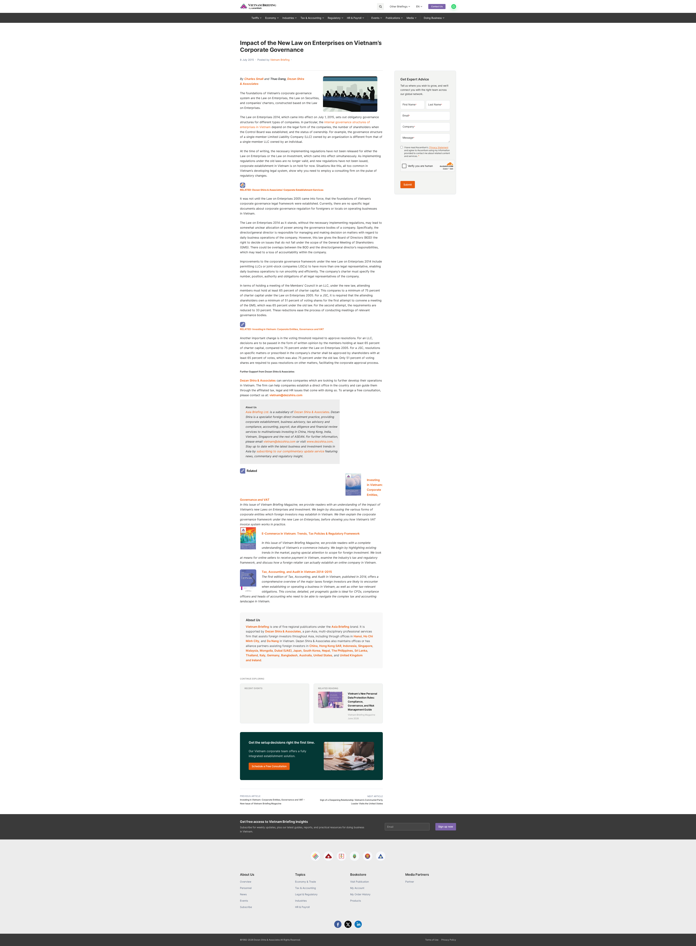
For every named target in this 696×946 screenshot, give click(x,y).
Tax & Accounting (311, 17)
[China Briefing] (341, 856)
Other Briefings (398, 6)
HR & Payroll (354, 17)
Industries (288, 17)
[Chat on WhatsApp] (453, 6)
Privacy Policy (448, 939)
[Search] (380, 6)
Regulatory (334, 17)
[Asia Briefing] (328, 856)
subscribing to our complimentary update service (290, 451)
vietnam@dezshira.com (286, 395)
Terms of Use (431, 939)
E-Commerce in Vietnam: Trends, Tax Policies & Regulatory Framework (311, 533)
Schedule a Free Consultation (269, 766)
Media (410, 17)
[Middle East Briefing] (381, 856)
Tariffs (255, 17)
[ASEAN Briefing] (367, 856)
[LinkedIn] (358, 924)
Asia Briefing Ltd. (257, 412)
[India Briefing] (354, 856)
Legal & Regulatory (306, 894)
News (243, 894)
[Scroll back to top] (688, 939)
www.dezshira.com (320, 441)
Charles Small (253, 79)
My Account (357, 887)
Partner (409, 881)
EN (418, 6)
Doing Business (433, 17)
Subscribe (246, 907)
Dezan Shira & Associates (311, 412)
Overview (245, 881)
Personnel (246, 887)
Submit (407, 184)
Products (355, 900)
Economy (270, 17)
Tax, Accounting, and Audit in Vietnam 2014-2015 (297, 572)
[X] (348, 924)
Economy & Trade (305, 881)
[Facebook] (337, 924)
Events (375, 17)
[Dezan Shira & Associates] (315, 856)
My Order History (360, 894)
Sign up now (445, 826)
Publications (393, 17)
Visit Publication (359, 881)
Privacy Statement (438, 147)
